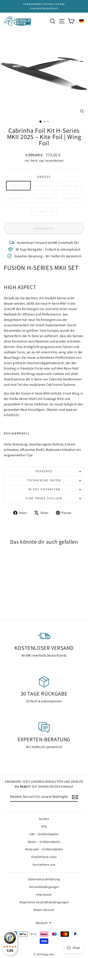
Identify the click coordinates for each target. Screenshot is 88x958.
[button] (81, 21)
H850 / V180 (16, 198)
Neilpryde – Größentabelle (44, 849)
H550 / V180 (18, 185)
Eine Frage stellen (44, 498)
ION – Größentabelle (43, 834)
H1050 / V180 (70, 198)
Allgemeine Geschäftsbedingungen (44, 902)
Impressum (44, 894)
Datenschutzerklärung (44, 879)
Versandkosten (54, 160)
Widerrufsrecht (43, 910)
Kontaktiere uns (44, 864)
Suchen (44, 819)
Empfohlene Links (44, 857)
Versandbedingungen (44, 887)
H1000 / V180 (43, 198)
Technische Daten (44, 480)
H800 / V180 (69, 185)
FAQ (44, 826)
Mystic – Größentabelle (44, 842)
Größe (44, 177)
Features (44, 471)
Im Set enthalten (44, 489)
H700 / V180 (43, 185)
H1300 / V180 (44, 211)
